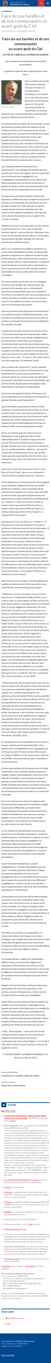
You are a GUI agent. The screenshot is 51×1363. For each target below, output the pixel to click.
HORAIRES (6, 1266)
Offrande (8, 1202)
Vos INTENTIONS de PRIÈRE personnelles (21, 1180)
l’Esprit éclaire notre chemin (13, 1084)
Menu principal (47, 3)
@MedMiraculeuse (12, 1259)
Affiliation (8, 1192)
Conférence (6, 11)
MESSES (7, 1187)
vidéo (30, 1224)
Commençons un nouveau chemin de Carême (20, 1074)
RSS (9, 1324)
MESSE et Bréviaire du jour (15, 1229)
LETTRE (7, 1212)
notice (13, 1121)
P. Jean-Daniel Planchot (25, 31)
